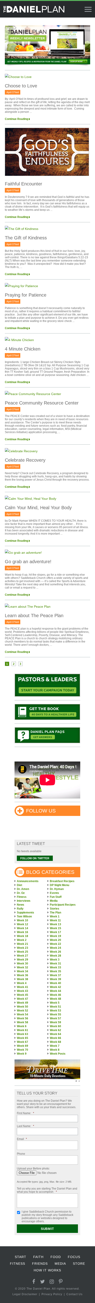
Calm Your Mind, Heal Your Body (38, 507)
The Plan (55, 912)
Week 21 (22, 944)
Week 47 (22, 998)
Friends (40, 1263)
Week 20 (55, 940)
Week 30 (22, 963)
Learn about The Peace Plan (34, 615)
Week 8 (54, 1049)
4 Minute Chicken (22, 348)
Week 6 (22, 1026)
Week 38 (22, 979)
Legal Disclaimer (24, 1294)
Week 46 (55, 995)
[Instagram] (52, 1282)
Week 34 (22, 971)
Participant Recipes (63, 904)
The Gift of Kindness (26, 237)
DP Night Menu (59, 885)
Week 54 (22, 1014)
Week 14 (22, 928)
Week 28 (55, 955)
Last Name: (25, 1126)
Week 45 (22, 995)
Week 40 (55, 983)
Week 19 (55, 936)
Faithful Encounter (23, 183)
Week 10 (22, 920)
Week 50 (22, 1006)
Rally (20, 908)
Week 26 (55, 951)
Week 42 (55, 987)
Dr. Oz (21, 893)
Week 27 (22, 955)
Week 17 (55, 932)
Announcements (28, 881)
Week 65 (22, 1038)
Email (22, 1139)
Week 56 (22, 1018)
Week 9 (22, 1053)
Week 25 (22, 951)
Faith (38, 1257)
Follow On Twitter (34, 858)
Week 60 (55, 1026)
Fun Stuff (56, 896)
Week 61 (22, 1030)
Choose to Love (21, 85)
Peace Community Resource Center (42, 402)
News (20, 904)
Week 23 (22, 947)
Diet (19, 885)
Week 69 (22, 1045)
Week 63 (22, 1034)
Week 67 (22, 1042)
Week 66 (55, 1038)
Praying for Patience (25, 294)
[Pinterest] (61, 1282)
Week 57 (55, 1018)
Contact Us (74, 1294)
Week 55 (55, 1014)
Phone (21, 1153)
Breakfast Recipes (62, 881)
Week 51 (55, 1006)
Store (79, 1263)
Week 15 (55, 928)
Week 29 (22, 959)
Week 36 (22, 975)
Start (20, 1257)
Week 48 (55, 998)
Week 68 (55, 1042)
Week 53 (55, 1010)
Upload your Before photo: (33, 1168)
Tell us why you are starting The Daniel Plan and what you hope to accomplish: (47, 1190)
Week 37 (55, 975)
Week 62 (55, 1030)
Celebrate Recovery (25, 460)
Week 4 (22, 983)
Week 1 (54, 916)
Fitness (22, 896)
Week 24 (55, 947)
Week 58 (22, 1022)
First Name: (25, 1113)
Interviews (23, 900)
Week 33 (55, 967)
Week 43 (22, 991)
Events (54, 893)
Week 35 (55, 971)
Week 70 (22, 1049)
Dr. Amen (23, 889)
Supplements (25, 912)
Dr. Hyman (57, 889)
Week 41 (22, 987)
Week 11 (55, 920)
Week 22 (55, 944)
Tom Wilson (24, 916)
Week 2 (22, 940)
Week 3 (54, 959)
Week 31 (55, 963)
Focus (74, 1257)
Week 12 (22, 924)
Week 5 (54, 1002)
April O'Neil (12, 92)
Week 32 (22, 967)
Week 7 (54, 1045)
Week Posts (57, 1053)
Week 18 (22, 936)
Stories (54, 908)
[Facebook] (34, 1282)
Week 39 (55, 979)
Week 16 (22, 932)
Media (54, 900)
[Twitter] (42, 1282)
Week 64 (55, 1034)
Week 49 (22, 1002)
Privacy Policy (52, 1294)
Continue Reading (16, 119)
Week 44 (55, 991)
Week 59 (55, 1022)
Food (55, 1257)
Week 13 (55, 924)
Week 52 (22, 1010)
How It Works (47, 1270)
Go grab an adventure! (28, 561)
